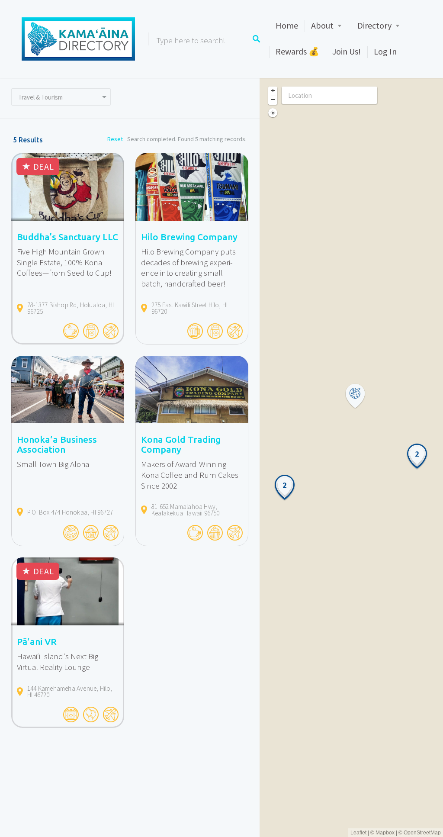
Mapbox (385, 833)
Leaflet (358, 833)
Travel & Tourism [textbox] (40, 97)
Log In (385, 51)
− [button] (273, 99)
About (322, 25)
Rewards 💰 (297, 51)
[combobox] (61, 97)
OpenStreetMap (422, 833)
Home (287, 25)
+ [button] (273, 90)
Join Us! (346, 51)
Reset (115, 139)
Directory (374, 25)
